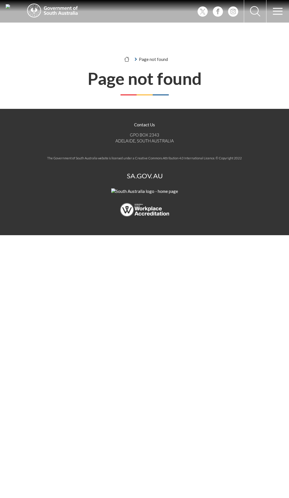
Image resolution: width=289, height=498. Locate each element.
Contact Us (144, 124)
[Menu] (277, 11)
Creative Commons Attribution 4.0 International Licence (174, 158)
